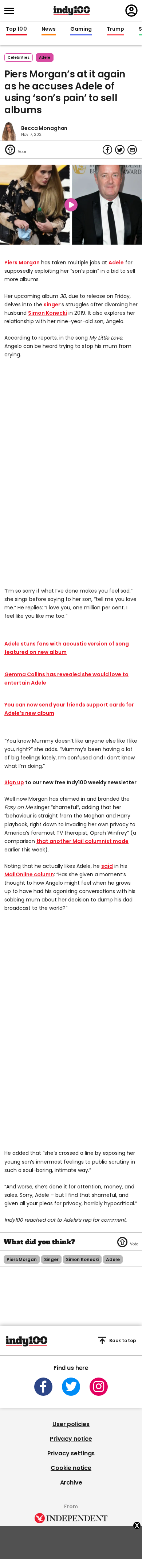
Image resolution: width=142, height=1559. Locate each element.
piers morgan (22, 1259)
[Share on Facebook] (107, 149)
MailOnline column (29, 874)
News (49, 29)
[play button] (71, 205)
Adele (116, 262)
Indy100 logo (71, 10)
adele (44, 57)
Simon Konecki (47, 313)
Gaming (81, 29)
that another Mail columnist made (82, 841)
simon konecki (82, 1259)
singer (52, 304)
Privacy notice (71, 1438)
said (107, 866)
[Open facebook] (43, 1387)
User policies (71, 1424)
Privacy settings (71, 1453)
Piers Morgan (22, 262)
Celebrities (18, 57)
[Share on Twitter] (120, 149)
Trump (115, 29)
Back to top (122, 1340)
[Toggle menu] (11, 11)
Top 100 (16, 29)
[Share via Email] (132, 149)
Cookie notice (71, 1468)
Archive (71, 1482)
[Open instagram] (99, 1387)
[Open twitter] (71, 1387)
